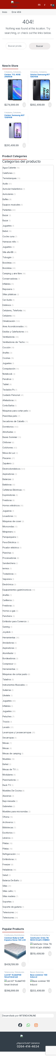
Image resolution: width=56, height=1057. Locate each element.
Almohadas (8, 432)
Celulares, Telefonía (12, 310)
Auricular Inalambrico (12, 189)
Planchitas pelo (10, 416)
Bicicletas (7, 262)
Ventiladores (9, 337)
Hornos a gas (9, 611)
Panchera (7, 616)
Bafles (6, 199)
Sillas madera (9, 896)
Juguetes (7, 225)
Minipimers (8, 531)
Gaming (6, 626)
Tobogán (7, 257)
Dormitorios (8, 426)
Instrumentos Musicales (14, 685)
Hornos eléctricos (11, 505)
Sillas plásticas (9, 294)
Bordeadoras (9, 658)
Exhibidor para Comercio (15, 621)
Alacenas (7, 796)
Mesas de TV (9, 769)
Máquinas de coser (12, 521)
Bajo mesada (9, 801)
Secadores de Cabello (13, 421)
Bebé (5, 231)
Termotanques (10, 178)
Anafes (6, 352)
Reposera (7, 289)
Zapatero (7, 463)
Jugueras (7, 511)
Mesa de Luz (9, 453)
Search (39, 4)
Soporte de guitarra (12, 907)
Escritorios (7, 832)
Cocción (7, 347)
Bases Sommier (10, 437)
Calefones (8, 173)
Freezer (6, 864)
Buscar (39, 46)
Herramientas (9, 637)
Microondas (8, 526)
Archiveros (8, 822)
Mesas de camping (12, 753)
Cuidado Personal (11, 395)
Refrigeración (9, 854)
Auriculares (8, 194)
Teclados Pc (9, 389)
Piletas (6, 843)
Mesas (6, 743)
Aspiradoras (8, 474)
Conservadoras (10, 278)
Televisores (8, 912)
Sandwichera (9, 563)
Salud (5, 875)
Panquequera (9, 537)
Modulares (8, 774)
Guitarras (7, 690)
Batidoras (7, 484)
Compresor (8, 663)
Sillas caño (8, 891)
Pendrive (7, 379)
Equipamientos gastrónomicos (17, 589)
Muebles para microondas (15, 811)
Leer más (23, 964)
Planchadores (9, 780)
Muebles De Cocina (12, 790)
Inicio (4, 12)
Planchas (7, 552)
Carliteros (7, 600)
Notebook (7, 374)
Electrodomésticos (11, 468)
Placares (7, 458)
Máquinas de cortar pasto (15, 674)
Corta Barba (8, 405)
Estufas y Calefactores (13, 331)
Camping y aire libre (12, 273)
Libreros (6, 838)
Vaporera (7, 579)
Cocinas (6, 358)
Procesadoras (9, 558)
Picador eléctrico (11, 547)
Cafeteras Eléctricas (12, 490)
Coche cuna (8, 236)
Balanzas (7, 479)
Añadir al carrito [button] (23, 104)
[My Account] (45, 4)
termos (6, 568)
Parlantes (7, 210)
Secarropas (8, 737)
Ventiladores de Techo (14, 342)
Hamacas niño (9, 241)
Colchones (8, 447)
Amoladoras (8, 642)
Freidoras (7, 500)
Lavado (6, 727)
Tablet (6, 384)
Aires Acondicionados (13, 326)
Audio (5, 183)
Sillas (5, 886)
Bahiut (5, 764)
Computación (9, 368)
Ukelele (6, 695)
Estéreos (7, 305)
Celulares (8, 72)
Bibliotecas (8, 827)
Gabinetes (7, 806)
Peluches (7, 716)
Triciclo (6, 721)
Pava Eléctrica (9, 542)
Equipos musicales (11, 204)
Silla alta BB (8, 252)
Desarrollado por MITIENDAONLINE (19, 1015)
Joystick (7, 632)
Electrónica (8, 584)
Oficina (6, 817)
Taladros (7, 679)
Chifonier (7, 442)
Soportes (7, 901)
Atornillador (8, 653)
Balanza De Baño (11, 880)
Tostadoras (8, 574)
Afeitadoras (8, 400)
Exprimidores (9, 495)
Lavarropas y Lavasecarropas (17, 732)
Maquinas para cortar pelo (15, 410)
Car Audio (7, 300)
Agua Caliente (9, 167)
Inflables (7, 284)
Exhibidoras (8, 859)
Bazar (5, 215)
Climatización (9, 321)
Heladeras (8, 869)
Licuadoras (8, 516)
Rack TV (7, 785)
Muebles (7, 759)
